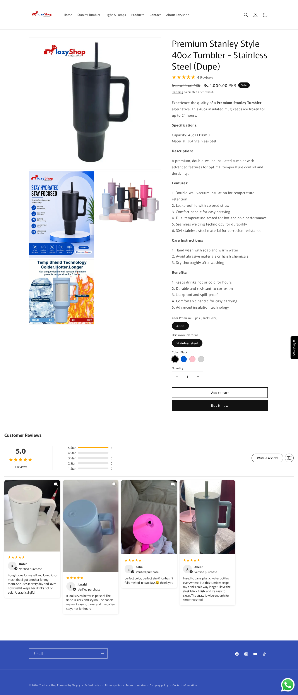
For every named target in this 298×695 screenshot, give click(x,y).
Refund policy (93, 685)
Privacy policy (113, 685)
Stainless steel (187, 343)
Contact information (185, 685)
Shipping (177, 92)
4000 (180, 326)
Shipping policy (159, 685)
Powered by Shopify (68, 685)
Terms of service (136, 685)
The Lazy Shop (48, 685)
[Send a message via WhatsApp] (288, 685)
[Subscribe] (102, 653)
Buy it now (220, 405)
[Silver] (201, 359)
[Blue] (184, 359)
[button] (246, 15)
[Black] (175, 359)
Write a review (267, 458)
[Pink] (192, 359)
